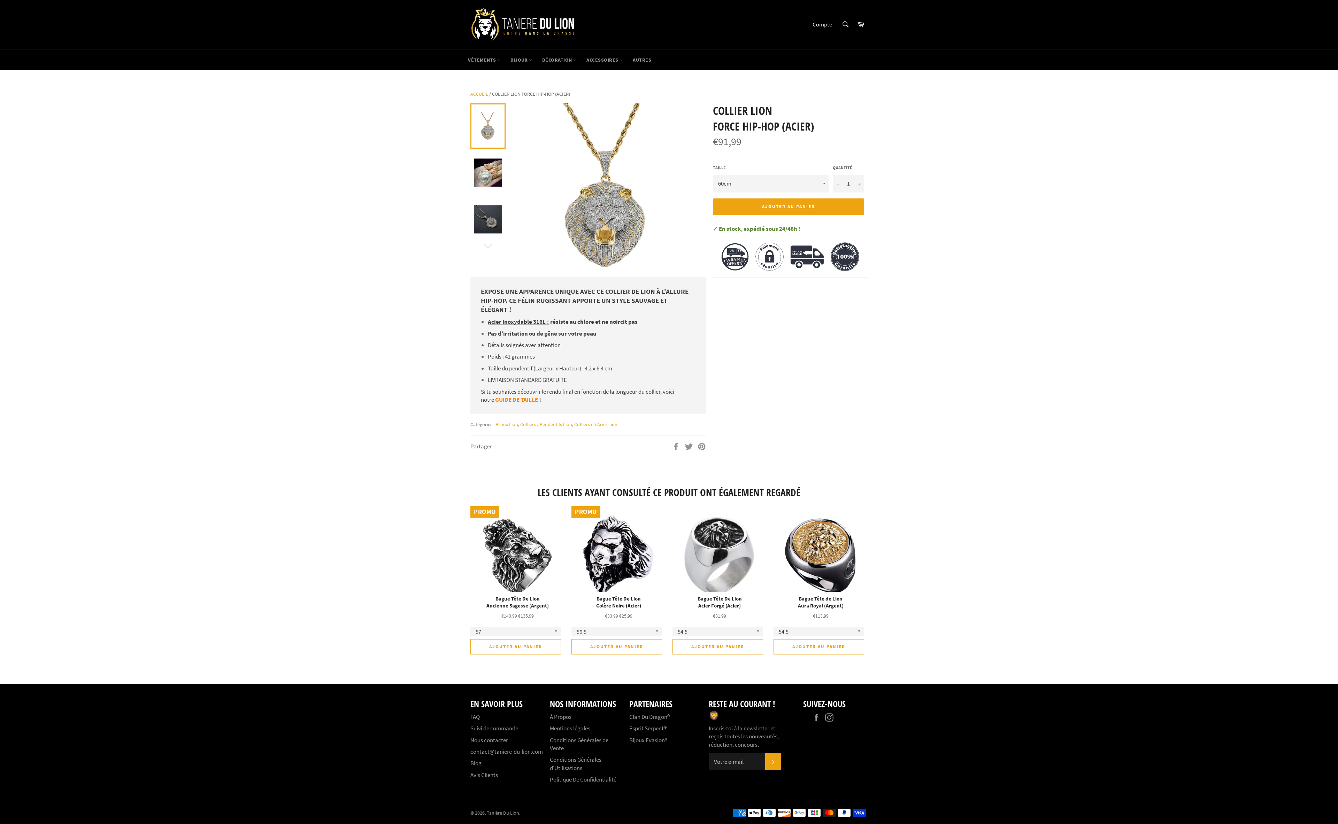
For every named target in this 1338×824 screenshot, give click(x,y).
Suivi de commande (494, 728)
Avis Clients (484, 775)
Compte (822, 24)
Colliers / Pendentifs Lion (546, 424)
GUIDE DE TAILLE (516, 399)
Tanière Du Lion (503, 813)
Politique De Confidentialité (583, 779)
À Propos (560, 717)
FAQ (475, 717)
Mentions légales (570, 728)
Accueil (479, 94)
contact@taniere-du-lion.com (506, 751)
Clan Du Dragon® (649, 717)
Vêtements (482, 60)
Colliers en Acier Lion (595, 424)
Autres (642, 60)
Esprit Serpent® (648, 728)
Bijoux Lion (506, 424)
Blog (476, 763)
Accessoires (603, 60)
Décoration (558, 60)
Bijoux (519, 60)
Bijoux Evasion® (648, 740)
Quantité (842, 167)
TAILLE (719, 167)
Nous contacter (489, 740)
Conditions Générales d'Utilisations (575, 763)
